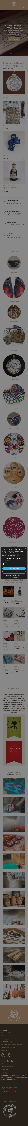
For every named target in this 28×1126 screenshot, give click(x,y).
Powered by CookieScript (14, 577)
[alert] (14, 563)
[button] (3, 558)
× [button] (25, 548)
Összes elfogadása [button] (14, 568)
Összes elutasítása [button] (14, 572)
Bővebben (17, 555)
